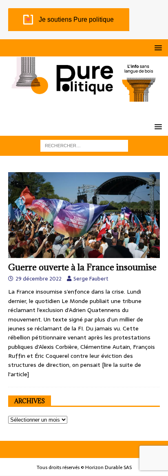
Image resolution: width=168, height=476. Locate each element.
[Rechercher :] (84, 145)
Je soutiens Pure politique (76, 19)
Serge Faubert (90, 278)
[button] (157, 47)
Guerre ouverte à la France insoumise (82, 267)
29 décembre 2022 (38, 278)
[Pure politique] (84, 97)
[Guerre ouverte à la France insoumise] (84, 215)
